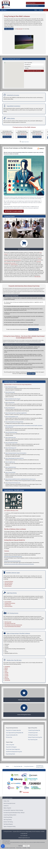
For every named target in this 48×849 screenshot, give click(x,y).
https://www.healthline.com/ (11, 416)
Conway (6, 674)
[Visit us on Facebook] (24, 846)
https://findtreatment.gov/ (11, 432)
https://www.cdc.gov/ (10, 392)
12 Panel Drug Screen (33, 732)
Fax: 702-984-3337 (24, 835)
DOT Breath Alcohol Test (10, 623)
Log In (45, 10)
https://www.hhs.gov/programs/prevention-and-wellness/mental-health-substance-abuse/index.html (23, 426)
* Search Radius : (27, 66)
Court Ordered (8, 601)
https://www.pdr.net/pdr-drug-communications (15, 453)
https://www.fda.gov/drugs (11, 442)
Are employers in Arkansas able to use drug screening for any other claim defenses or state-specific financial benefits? (23, 317)
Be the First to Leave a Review (13, 211)
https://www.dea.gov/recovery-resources (14, 458)
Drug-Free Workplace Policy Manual (12, 626)
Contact (40, 10)
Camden (6, 672)
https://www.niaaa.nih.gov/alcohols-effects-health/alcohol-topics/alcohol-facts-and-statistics (19, 564)
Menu (35, 10)
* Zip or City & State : (28, 62)
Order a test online (9, 28)
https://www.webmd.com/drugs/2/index (14, 422)
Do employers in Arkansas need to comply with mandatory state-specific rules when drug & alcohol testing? (23, 298)
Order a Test (6, 801)
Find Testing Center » (31, 3)
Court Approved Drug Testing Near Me (14, 732)
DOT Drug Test (8, 622)
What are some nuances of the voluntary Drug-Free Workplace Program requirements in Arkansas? (24, 313)
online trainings (14, 264)
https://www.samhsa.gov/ (11, 387)
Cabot (6, 671)
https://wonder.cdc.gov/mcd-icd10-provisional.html (12, 561)
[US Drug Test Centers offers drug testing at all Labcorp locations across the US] (16, 779)
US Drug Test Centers (11, 847)
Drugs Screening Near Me (12, 735)
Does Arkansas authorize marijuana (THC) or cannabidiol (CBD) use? (20, 320)
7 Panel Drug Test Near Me (34, 730)
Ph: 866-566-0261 (24, 833)
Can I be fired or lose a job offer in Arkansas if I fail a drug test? (19, 322)
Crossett (6, 675)
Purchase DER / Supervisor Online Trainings (13, 810)
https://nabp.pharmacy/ (10, 467)
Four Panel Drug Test (32, 739)
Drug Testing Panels (10, 754)
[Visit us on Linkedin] (29, 846)
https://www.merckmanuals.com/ (12, 482)
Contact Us (6, 805)
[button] (3, 846)
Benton (6, 668)
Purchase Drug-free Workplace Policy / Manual (14, 812)
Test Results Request (8, 824)
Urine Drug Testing (9, 581)
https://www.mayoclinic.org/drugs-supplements (16, 413)
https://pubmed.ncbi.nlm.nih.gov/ (12, 399)
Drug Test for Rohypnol (11, 747)
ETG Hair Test (9, 737)
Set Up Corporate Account (9, 803)
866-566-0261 (20, 28)
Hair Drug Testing (8, 583)
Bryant (6, 669)
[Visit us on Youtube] (26, 846)
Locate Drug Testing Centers (10, 815)
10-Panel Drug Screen (33, 735)
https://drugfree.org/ (10, 462)
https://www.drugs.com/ (10, 448)
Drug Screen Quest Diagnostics (13, 749)
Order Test (3, 10)
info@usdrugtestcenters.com (24, 837)
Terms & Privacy (19, 847)
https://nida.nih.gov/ (9, 402)
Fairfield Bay (7, 680)
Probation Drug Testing (10, 603)
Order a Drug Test (7, 136)
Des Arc (6, 677)
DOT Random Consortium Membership (13, 625)
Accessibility (24, 847)
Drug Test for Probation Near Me (13, 730)
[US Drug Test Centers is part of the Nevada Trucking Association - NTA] (36, 787)
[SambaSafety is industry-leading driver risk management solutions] (14, 783)
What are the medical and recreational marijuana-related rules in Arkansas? (22, 324)
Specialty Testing (8, 584)
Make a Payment (7, 808)
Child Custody (8, 604)
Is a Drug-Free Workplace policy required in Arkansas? (17, 306)
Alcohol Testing (8, 586)
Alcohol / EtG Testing (8, 821)
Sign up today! (31, 373)
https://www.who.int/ (10, 407)
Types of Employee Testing (9, 826)
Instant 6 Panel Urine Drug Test (35, 737)
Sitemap (28, 847)
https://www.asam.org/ (10, 437)
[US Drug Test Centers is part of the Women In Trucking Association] (24, 791)
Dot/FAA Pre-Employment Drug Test (14, 751)
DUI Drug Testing (8, 606)
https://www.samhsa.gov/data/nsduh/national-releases (13, 556)
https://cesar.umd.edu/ (10, 472)
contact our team (33, 329)
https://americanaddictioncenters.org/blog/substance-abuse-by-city (20, 479)
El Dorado (7, 678)
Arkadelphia (7, 666)
